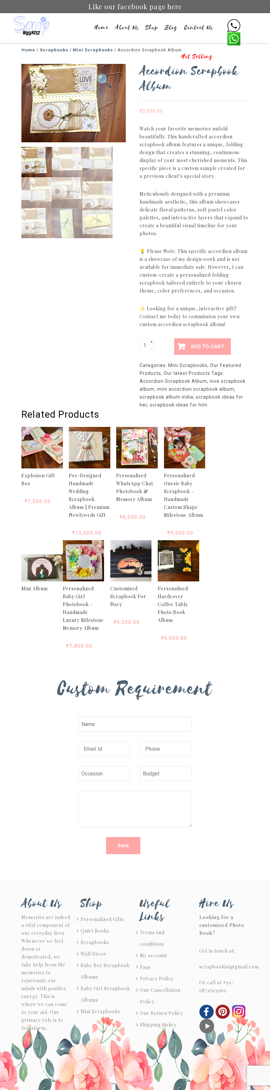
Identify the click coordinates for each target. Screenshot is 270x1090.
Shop (152, 27)
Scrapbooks (95, 942)
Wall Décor (94, 954)
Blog (171, 27)
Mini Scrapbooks (187, 365)
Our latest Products (187, 373)
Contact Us (198, 27)
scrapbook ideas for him (178, 404)
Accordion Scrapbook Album (173, 381)
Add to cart (207, 346)
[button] (104, 81)
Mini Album (34, 588)
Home (101, 27)
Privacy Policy (157, 978)
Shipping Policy (158, 1024)
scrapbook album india (166, 397)
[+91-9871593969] (234, 25)
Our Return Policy (161, 1013)
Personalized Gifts (102, 919)
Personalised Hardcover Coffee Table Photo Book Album (173, 604)
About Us (127, 27)
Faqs (145, 967)
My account (153, 955)
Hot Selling (197, 56)
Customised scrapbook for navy (128, 596)
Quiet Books (95, 931)
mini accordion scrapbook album (195, 389)
